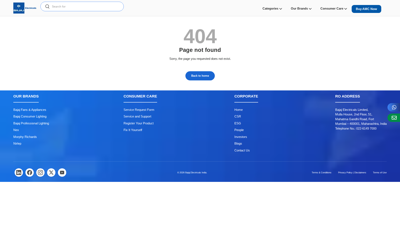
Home (238, 109)
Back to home (200, 75)
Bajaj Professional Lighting (31, 123)
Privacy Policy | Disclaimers (352, 172)
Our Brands (299, 8)
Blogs (238, 143)
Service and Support (137, 116)
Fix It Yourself (133, 130)
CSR (237, 116)
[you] (62, 172)
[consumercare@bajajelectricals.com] (394, 117)
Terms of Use (380, 172)
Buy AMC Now (366, 9)
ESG (237, 123)
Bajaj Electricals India (195, 172)
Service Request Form (139, 109)
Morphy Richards (25, 137)
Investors (240, 137)
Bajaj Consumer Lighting (29, 116)
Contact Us (242, 150)
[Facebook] (29, 172)
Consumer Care (331, 8)
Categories (270, 8)
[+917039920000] (394, 107)
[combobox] (82, 6)
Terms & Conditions (321, 172)
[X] (51, 172)
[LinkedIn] (19, 172)
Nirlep (17, 143)
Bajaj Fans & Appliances (29, 109)
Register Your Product (139, 123)
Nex (16, 130)
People (239, 130)
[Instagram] (40, 172)
